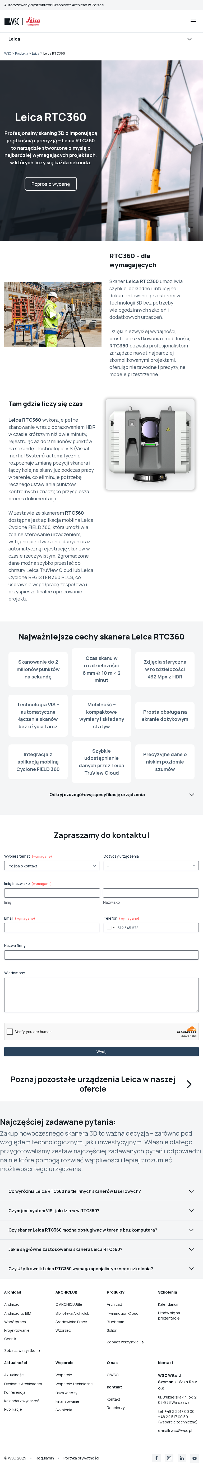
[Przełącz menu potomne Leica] (101, 38)
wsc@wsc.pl (181, 1430)
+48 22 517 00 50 (173, 1416)
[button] (53, 314)
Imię (7, 902)
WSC (7, 53)
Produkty (21, 53)
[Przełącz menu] (193, 21)
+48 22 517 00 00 (179, 1411)
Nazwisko (111, 902)
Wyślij (101, 1051)
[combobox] (110, 927)
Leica (35, 53)
